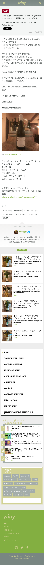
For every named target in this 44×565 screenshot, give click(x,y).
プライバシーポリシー (10, 540)
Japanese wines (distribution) (18, 412)
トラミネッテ (18, 495)
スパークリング (32, 483)
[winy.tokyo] (22, 3)
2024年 (35, 480)
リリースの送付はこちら (11, 533)
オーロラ (22, 487)
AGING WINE (9, 382)
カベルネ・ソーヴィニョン (12, 491)
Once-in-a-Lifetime (13, 364)
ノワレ (27, 495)
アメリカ (15, 476)
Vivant (15, 265)
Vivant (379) (17, 211)
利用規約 (6, 536)
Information (10, 400)
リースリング (8, 483)
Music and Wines (12, 370)
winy (12, 430)
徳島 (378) (6, 218)
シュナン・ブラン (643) (31, 211)
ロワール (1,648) (20, 214)
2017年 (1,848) (7, 211)
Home (6, 352)
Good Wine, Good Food (15, 376)
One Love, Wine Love (13, 394)
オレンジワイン (20, 483)
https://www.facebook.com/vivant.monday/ (18, 197)
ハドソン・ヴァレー (10, 480)
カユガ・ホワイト (28, 491)
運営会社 (6, 526)
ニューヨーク (25, 476)
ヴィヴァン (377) (33, 214)
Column (8, 388)
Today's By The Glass (14, 358)
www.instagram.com (12, 154)
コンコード (7, 495)
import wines (10, 406)
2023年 (14, 487)
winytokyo (7, 476)
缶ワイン (7, 487)
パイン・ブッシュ (24, 480)
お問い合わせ (8, 530)
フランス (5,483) (8, 214)
